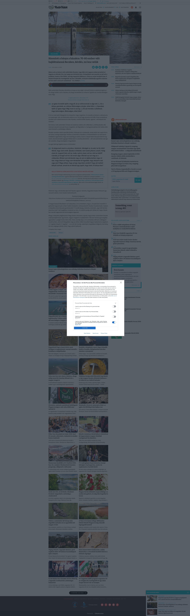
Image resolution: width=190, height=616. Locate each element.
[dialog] (95, 308)
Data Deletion (87, 333)
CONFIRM (85, 327)
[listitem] (95, 303)
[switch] (114, 306)
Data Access (95, 333)
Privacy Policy (104, 333)
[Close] (121, 282)
